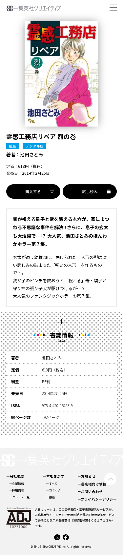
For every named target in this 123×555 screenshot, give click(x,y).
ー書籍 (50, 497)
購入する (33, 191)
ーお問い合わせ (90, 491)
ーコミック (53, 490)
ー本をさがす (53, 476)
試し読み (90, 191)
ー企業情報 (16, 483)
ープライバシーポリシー (97, 499)
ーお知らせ (86, 476)
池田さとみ (31, 154)
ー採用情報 (16, 490)
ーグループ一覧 (19, 497)
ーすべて (51, 483)
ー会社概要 (15, 476)
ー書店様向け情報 (91, 484)
